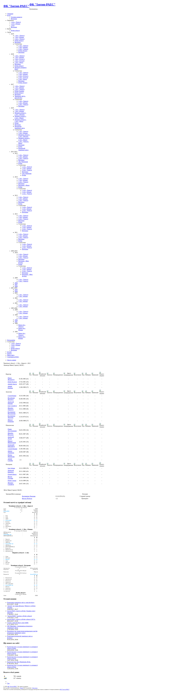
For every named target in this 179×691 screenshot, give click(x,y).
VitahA (21, 688)
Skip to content (11, 360)
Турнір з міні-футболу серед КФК (17, 623)
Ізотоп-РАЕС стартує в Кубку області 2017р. (21, 619)
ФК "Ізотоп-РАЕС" (12, 686)
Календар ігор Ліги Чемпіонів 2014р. (19, 662)
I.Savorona (34, 688)
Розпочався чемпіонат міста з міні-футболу (20, 602)
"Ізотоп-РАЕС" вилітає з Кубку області (19, 616)
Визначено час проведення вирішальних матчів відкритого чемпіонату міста (22, 632)
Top (8, 683)
